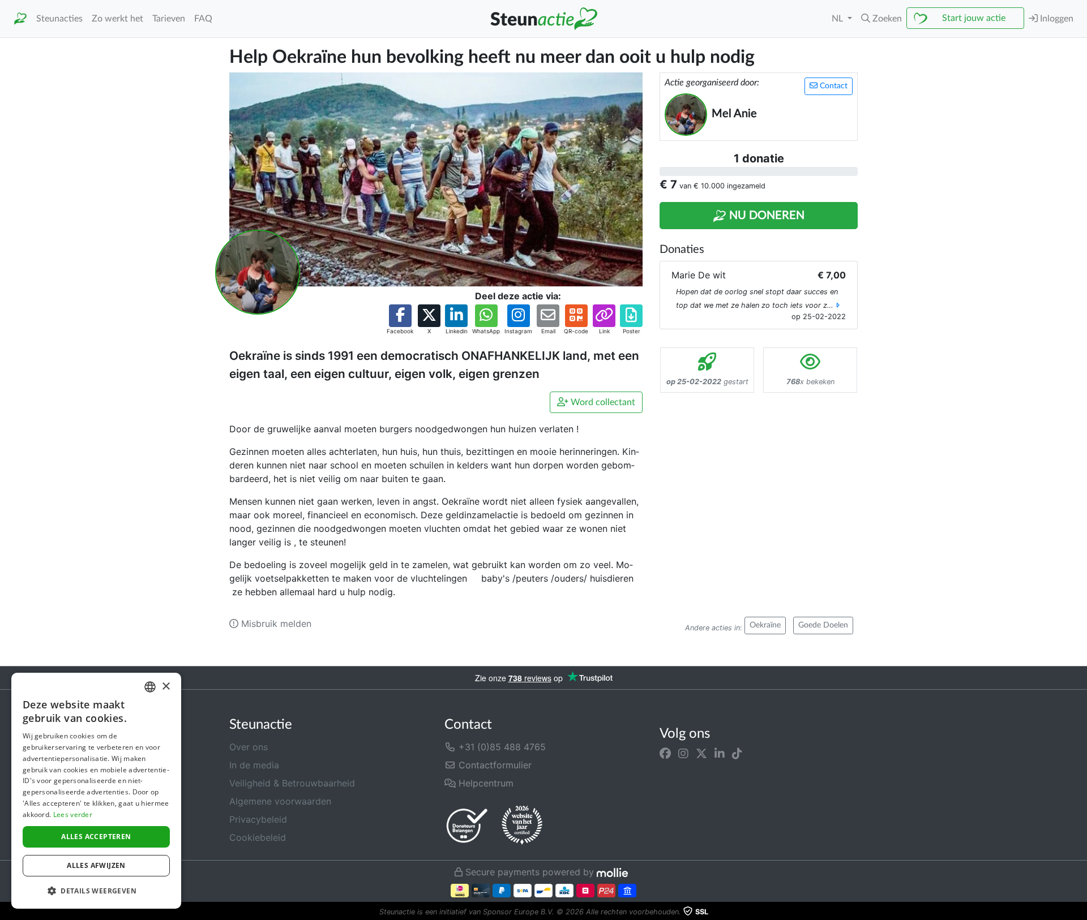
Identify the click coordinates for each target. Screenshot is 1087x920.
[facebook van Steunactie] (665, 753)
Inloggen (1055, 18)
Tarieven (168, 18)
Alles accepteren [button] (96, 836)
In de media (254, 765)
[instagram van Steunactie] (683, 753)
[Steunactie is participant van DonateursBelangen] (467, 825)
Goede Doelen (823, 625)
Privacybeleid (258, 819)
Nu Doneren (765, 215)
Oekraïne (765, 625)
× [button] (165, 686)
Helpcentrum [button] (484, 783)
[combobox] (150, 687)
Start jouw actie (973, 18)
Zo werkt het (117, 18)
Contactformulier (494, 765)
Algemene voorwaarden (280, 801)
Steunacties (59, 18)
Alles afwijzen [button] (96, 865)
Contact (833, 86)
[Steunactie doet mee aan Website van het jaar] (522, 825)
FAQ (203, 18)
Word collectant (601, 402)
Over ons (248, 747)
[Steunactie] (20, 19)
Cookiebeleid (257, 837)
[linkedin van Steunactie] (719, 753)
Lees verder (72, 814)
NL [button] (838, 18)
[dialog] (96, 791)
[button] (881, 18)
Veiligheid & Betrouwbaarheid (292, 783)
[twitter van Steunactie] (701, 753)
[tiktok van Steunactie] (737, 753)
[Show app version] (1079, 912)
